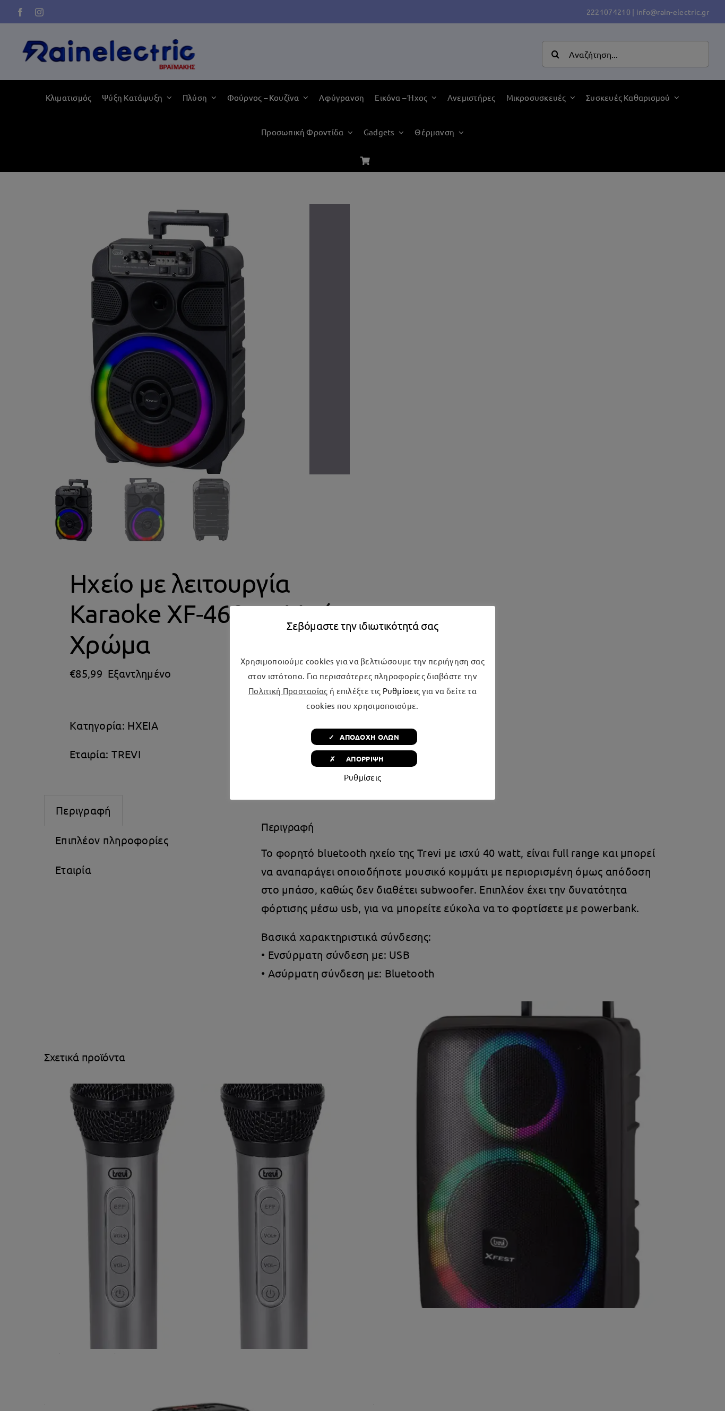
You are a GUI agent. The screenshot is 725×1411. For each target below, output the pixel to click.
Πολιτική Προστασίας (288, 691)
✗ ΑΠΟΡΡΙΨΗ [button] (364, 758)
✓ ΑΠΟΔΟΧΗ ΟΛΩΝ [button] (364, 736)
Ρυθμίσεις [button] (401, 691)
